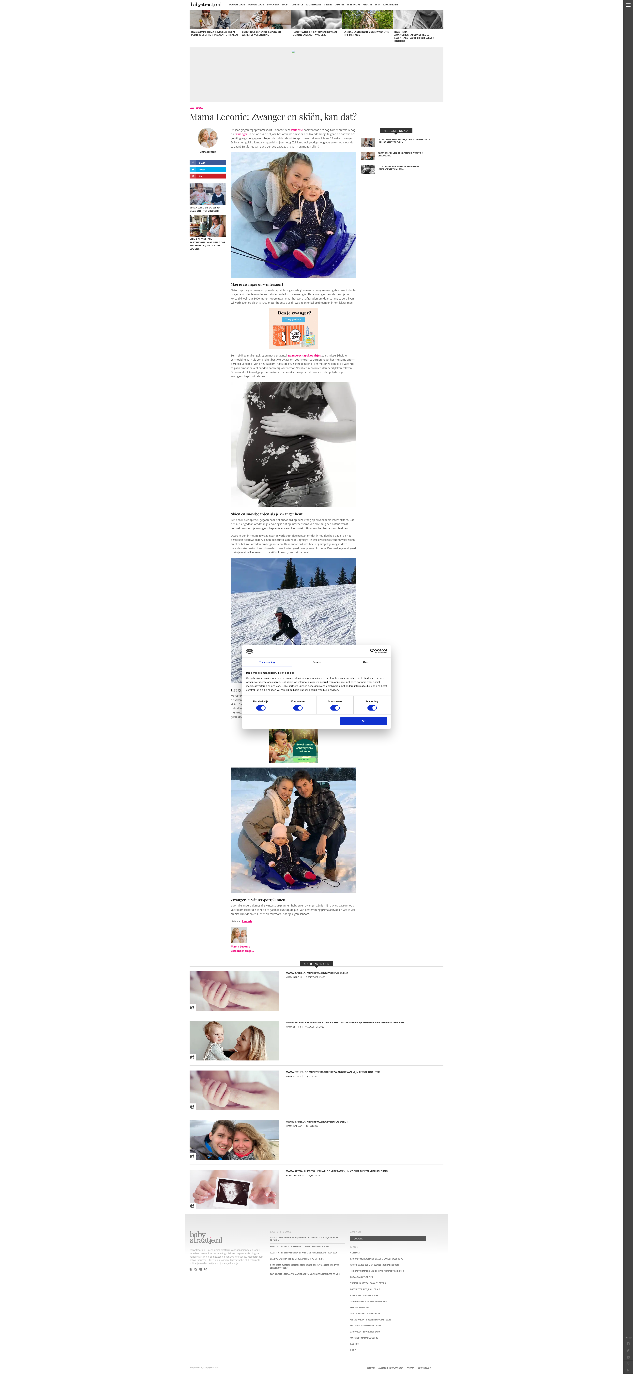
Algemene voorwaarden (390, 1368)
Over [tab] (366, 662)
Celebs (328, 4)
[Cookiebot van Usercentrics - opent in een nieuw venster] (372, 651)
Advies (339, 4)
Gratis (367, 4)
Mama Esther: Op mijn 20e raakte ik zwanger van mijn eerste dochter (333, 1072)
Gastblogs (196, 107)
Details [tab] (317, 662)
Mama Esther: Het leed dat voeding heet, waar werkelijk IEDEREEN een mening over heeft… (347, 1022)
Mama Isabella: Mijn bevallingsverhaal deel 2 (317, 973)
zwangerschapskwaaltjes (304, 355)
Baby (285, 4)
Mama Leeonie (208, 152)
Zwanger (273, 4)
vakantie (297, 130)
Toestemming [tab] (267, 662)
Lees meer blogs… (242, 951)
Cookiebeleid (424, 1368)
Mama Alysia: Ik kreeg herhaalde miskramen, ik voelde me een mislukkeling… (338, 1171)
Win (377, 4)
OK (364, 721)
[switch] (298, 708)
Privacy (410, 1368)
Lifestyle (297, 4)
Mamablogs (237, 4)
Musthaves (313, 4)
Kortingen (390, 4)
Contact (371, 1368)
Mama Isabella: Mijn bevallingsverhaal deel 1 (317, 1121)
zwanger (241, 134)
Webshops (353, 4)
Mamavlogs (256, 4)
